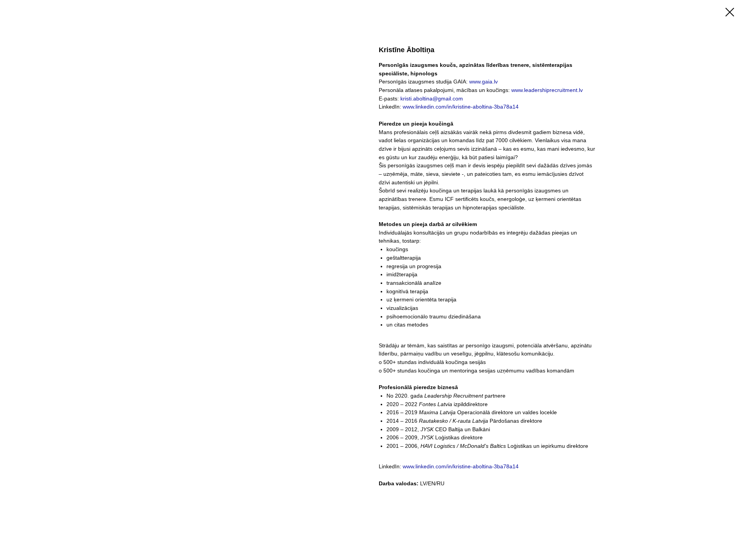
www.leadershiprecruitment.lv (547, 90)
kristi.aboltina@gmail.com (431, 98)
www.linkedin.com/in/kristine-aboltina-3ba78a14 (461, 107)
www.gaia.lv (483, 81)
